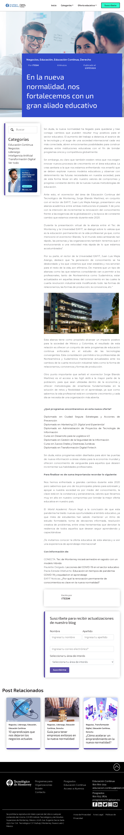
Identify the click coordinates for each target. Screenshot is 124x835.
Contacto (40, 792)
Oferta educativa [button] (86, 5)
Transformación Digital (22, 159)
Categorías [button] (66, 5)
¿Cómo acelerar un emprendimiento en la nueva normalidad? (100, 739)
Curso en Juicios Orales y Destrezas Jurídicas (69, 443)
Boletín (39, 788)
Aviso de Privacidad (82, 814)
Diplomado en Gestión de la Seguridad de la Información (77, 439)
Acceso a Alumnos (74, 788)
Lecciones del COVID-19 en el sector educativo (92, 567)
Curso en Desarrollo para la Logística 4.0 (67, 436)
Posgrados (69, 781)
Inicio (53, 5)
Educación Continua (20, 144)
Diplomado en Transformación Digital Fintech (70, 447)
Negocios (13, 148)
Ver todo (13, 162)
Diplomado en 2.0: (74, 424)
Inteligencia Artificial (20, 155)
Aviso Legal (98, 814)
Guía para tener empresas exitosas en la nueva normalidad (61, 735)
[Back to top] (117, 767)
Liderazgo (14, 152)
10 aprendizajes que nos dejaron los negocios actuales (22, 735)
